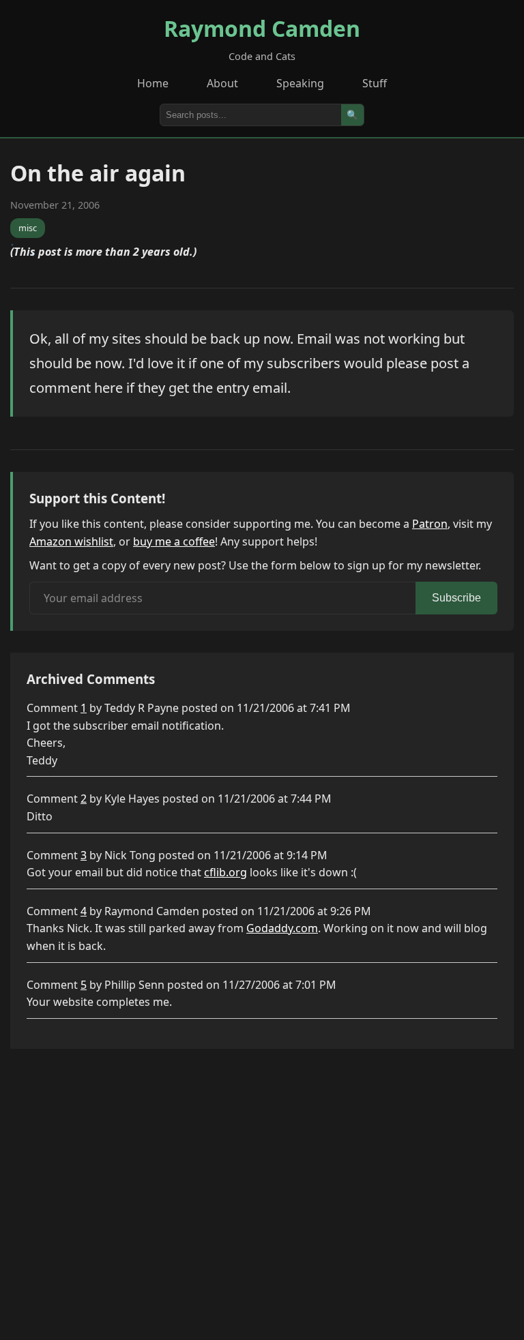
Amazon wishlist (71, 541)
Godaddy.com (282, 928)
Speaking (300, 83)
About (222, 83)
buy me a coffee (174, 541)
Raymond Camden (262, 28)
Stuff (374, 83)
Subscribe (456, 598)
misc (27, 228)
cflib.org (225, 872)
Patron (430, 523)
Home (153, 83)
